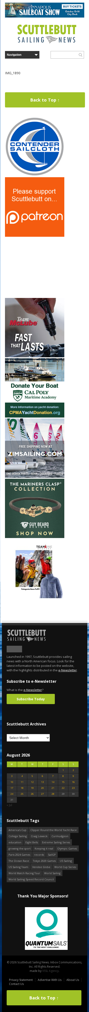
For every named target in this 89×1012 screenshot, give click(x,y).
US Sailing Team (18, 867)
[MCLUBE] (34, 356)
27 (42, 793)
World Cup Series (65, 867)
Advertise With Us (49, 980)
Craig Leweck (39, 836)
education (15, 842)
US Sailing (66, 861)
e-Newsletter (67, 670)
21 (53, 787)
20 (42, 787)
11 (22, 782)
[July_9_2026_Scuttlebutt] (34, 416)
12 (32, 782)
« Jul (9, 805)
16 (73, 782)
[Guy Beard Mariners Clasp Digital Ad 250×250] (34, 537)
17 (11, 787)
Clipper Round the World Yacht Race (53, 830)
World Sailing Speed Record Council (31, 879)
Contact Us (16, 984)
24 (11, 793)
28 (53, 793)
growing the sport (20, 848)
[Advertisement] (34, 267)
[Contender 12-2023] (34, 175)
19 (32, 787)
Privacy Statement (21, 980)
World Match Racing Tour (24, 873)
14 (53, 782)
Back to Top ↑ (45, 100)
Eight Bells (31, 842)
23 (73, 787)
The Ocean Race (19, 861)
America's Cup (17, 830)
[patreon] (34, 236)
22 (63, 787)
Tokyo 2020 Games (44, 861)
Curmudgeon (60, 836)
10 (11, 782)
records (39, 854)
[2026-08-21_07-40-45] (44, 16)
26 (32, 793)
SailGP (52, 854)
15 (63, 782)
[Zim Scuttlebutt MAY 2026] (34, 477)
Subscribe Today (31, 699)
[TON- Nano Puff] (34, 597)
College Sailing (18, 836)
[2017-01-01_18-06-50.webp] (42, 929)
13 (42, 782)
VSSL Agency (50, 971)
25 (22, 793)
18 (22, 787)
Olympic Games (67, 848)
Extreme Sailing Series (56, 842)
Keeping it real (44, 848)
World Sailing (52, 873)
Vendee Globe (41, 867)
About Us (72, 980)
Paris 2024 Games (19, 854)
